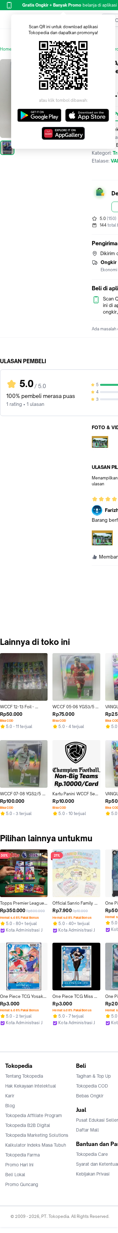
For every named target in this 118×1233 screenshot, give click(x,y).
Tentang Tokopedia (24, 1076)
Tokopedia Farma (22, 1154)
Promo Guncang (21, 1184)
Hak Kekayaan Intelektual (30, 1086)
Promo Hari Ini (19, 1164)
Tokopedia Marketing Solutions (36, 1135)
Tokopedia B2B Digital (27, 1125)
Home (6, 49)
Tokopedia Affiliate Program (33, 1115)
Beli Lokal (15, 1174)
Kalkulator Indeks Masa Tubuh (35, 1145)
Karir (9, 1095)
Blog (10, 1105)
